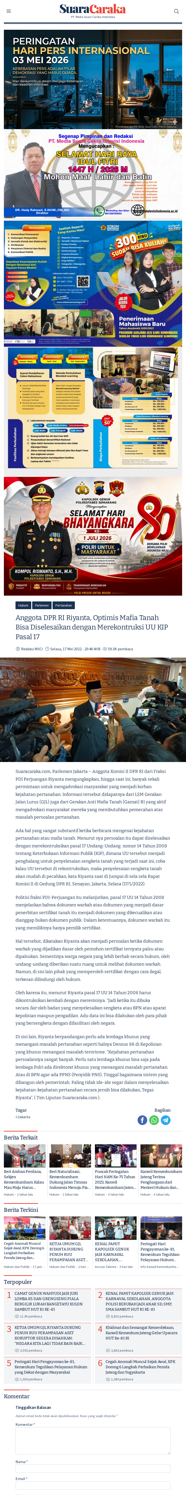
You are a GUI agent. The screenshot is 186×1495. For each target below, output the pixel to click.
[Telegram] (165, 1120)
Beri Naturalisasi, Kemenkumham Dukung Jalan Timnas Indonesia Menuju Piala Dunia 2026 (70, 1179)
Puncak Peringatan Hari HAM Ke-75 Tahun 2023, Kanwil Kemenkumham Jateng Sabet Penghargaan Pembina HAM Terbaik (115, 1179)
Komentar (25, 1424)
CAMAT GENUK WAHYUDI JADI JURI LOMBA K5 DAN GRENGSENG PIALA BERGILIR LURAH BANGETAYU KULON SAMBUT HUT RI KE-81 (49, 1301)
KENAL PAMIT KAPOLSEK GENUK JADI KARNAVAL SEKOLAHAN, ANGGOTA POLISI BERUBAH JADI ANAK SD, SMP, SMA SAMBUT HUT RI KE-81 (115, 1252)
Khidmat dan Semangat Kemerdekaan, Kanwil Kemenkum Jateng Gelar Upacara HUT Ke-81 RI (141, 1332)
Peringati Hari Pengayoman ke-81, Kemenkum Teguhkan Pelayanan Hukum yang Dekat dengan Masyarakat (159, 1252)
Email (22, 1478)
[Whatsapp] (154, 1120)
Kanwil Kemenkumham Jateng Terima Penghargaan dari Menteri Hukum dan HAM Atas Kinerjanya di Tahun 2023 (161, 1179)
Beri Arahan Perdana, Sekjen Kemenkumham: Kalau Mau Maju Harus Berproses (24, 1179)
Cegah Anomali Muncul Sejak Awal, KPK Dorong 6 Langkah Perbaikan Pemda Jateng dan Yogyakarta (24, 1251)
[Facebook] (142, 1120)
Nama (22, 1461)
